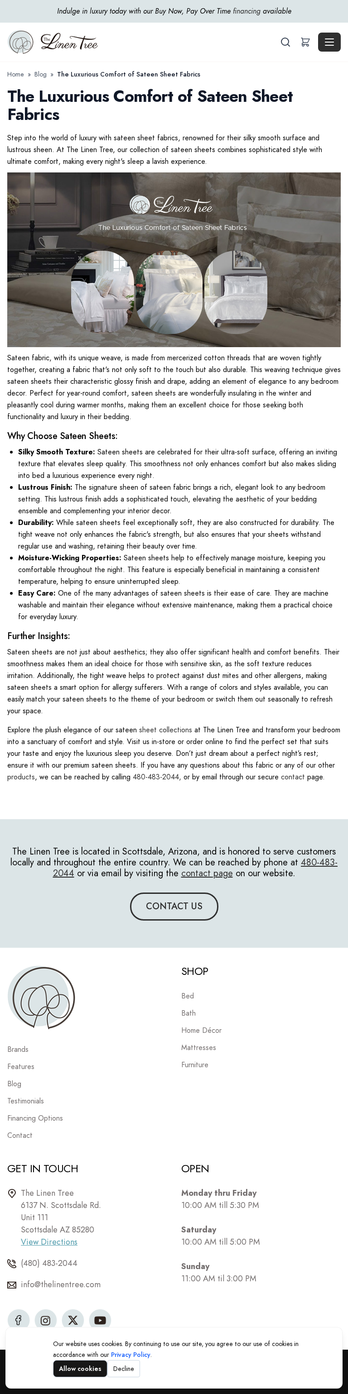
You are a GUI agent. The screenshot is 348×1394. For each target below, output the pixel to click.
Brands (18, 1049)
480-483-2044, (157, 777)
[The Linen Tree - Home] (142, 42)
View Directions (49, 1242)
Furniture (194, 1065)
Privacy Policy (130, 1354)
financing (247, 11)
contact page (207, 873)
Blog (40, 74)
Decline (123, 1368)
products (21, 777)
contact (293, 777)
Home (15, 74)
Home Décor (201, 1030)
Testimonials (25, 1101)
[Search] (285, 42)
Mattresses (198, 1047)
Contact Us (174, 906)
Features (20, 1066)
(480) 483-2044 (49, 1263)
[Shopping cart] (305, 42)
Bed (187, 996)
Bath (188, 1013)
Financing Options (35, 1118)
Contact (20, 1135)
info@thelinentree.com (61, 1284)
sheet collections (165, 730)
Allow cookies (80, 1368)
